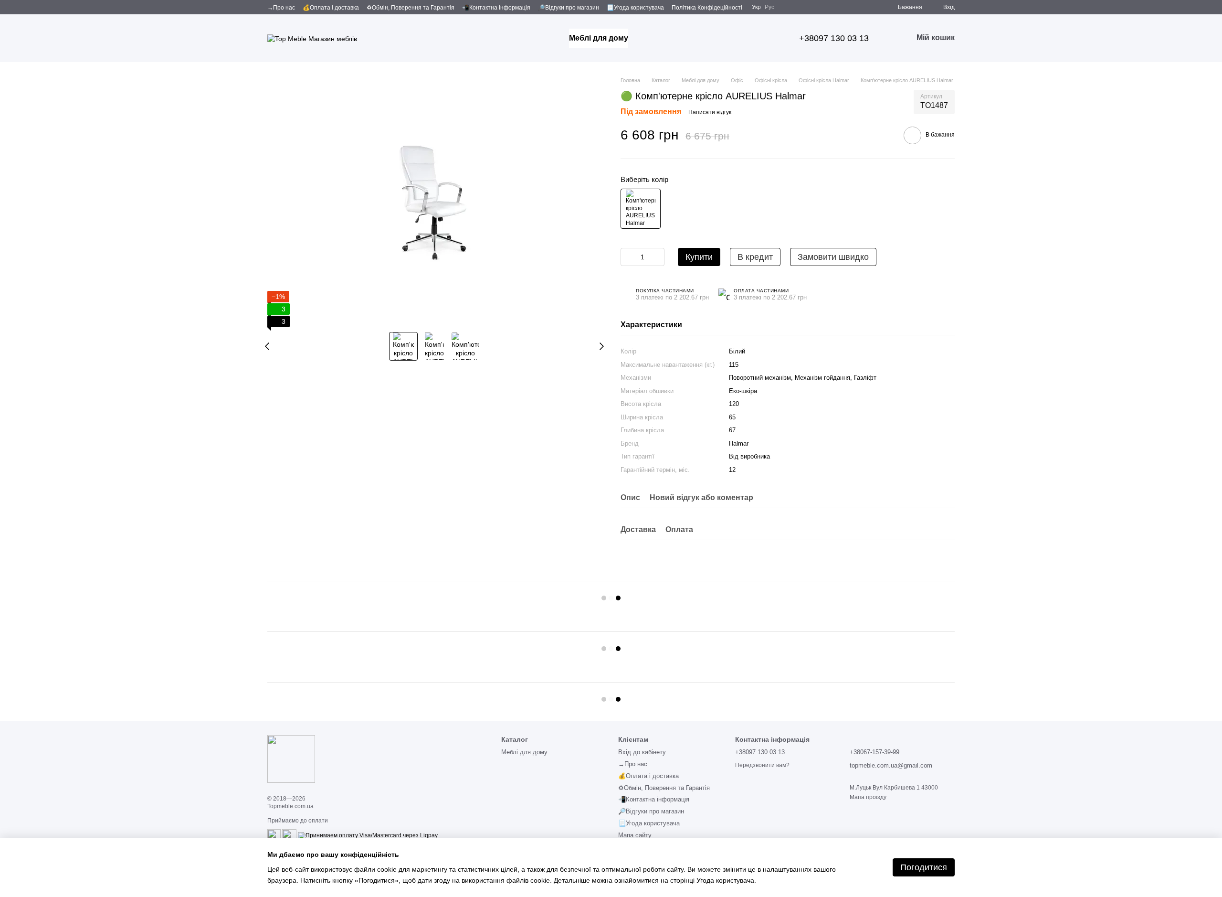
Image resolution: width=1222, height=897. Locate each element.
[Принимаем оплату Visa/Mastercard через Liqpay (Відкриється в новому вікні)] (368, 835)
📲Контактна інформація (496, 7)
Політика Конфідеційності (707, 7)
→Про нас (281, 7)
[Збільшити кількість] (657, 257)
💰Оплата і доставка (331, 7)
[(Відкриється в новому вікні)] (274, 835)
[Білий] (641, 209)
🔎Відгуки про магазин (568, 7)
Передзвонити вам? (762, 765)
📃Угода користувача (635, 7)
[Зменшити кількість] (627, 257)
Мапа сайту (635, 835)
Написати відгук (709, 112)
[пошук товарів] (645, 38)
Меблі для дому (598, 38)
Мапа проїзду (868, 797)
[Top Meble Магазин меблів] (291, 758)
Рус (769, 7)
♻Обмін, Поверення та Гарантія (410, 7)
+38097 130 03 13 (834, 38)
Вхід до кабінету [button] (642, 752)
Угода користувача (725, 880)
